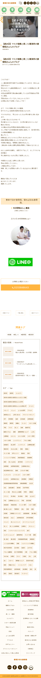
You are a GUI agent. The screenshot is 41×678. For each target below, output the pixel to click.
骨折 (28, 453)
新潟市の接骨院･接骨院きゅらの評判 (13, 402)
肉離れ (17, 423)
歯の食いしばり (8, 509)
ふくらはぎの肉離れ (9, 543)
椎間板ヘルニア (20, 560)
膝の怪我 (13, 539)
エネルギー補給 (24, 470)
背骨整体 (10, 419)
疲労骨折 (20, 462)
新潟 (5, 573)
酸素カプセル (7, 432)
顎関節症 (16, 509)
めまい (12, 517)
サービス (31, 406)
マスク (10, 427)
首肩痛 (5, 513)
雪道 (26, 496)
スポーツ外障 (7, 440)
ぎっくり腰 (7, 492)
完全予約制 (26, 487)
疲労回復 (28, 500)
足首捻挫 (22, 419)
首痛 (27, 509)
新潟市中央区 (29, 560)
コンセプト (19, 393)
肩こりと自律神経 (14, 526)
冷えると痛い (14, 449)
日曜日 (12, 556)
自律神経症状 (20, 517)
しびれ (32, 432)
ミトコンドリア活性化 (9, 457)
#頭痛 (9, 334)
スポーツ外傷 (32, 423)
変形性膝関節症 (8, 569)
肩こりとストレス (15, 522)
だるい (30, 565)
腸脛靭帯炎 (19, 535)
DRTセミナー (15, 453)
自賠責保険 (26, 513)
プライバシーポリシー (28, 414)
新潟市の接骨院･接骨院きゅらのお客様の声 (15, 406)
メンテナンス (21, 444)
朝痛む (27, 449)
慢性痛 (18, 487)
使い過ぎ (6, 539)
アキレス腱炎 (27, 440)
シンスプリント (17, 440)
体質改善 (6, 505)
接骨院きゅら (7, 414)
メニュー (13, 410)
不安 (5, 500)
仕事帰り (24, 526)
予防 (5, 427)
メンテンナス (7, 475)
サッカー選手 (22, 505)
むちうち (13, 436)
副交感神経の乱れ (8, 470)
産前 (5, 462)
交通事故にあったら (14, 500)
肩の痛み (20, 496)
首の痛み (13, 496)
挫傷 (18, 543)
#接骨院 (23, 334)
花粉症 (10, 573)
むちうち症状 (21, 436)
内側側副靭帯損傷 (22, 539)
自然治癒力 (11, 487)
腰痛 (14, 432)
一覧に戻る (20, 313)
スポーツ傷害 (32, 505)
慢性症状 (6, 517)
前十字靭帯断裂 (18, 552)
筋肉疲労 (6, 444)
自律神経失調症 (15, 466)
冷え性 (31, 483)
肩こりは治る (12, 462)
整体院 (5, 423)
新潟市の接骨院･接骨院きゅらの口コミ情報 (15, 397)
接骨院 (11, 393)
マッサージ (25, 573)
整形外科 (6, 449)
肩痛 (32, 509)
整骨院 (11, 423)
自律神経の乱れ (15, 479)
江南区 (24, 556)
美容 (5, 530)
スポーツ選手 (26, 475)
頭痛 (22, 427)
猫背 (5, 565)
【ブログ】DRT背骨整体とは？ (20, 219)
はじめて (32, 496)
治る (5, 487)
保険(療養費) (23, 483)
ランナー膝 (28, 535)
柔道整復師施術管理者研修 (11, 483)
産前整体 (24, 479)
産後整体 (29, 457)
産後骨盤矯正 (21, 457)
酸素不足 (27, 427)
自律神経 (6, 466)
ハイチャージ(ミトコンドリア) (16, 530)
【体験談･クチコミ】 (15, 513)
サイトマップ (30, 653)
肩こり (16, 427)
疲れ (23, 509)
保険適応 (32, 539)
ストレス (6, 522)
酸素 (17, 470)
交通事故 (6, 436)
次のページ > (35, 313)
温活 (31, 569)
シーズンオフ (16, 475)
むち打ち (6, 479)
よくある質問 (21, 410)
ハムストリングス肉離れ (28, 543)
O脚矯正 (31, 479)
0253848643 (21, 287)
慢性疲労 (17, 573)
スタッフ (6, 410)
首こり (5, 526)
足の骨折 (16, 547)
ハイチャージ (28, 462)
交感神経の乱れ (26, 466)
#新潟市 (31, 334)
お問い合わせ (16, 414)
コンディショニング (9, 535)
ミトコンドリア (22, 565)
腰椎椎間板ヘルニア (23, 432)
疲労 (28, 530)
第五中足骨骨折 (8, 547)
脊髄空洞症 (14, 505)
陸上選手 (13, 444)
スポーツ (11, 560)
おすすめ (30, 547)
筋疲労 (23, 547)
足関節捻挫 (30, 419)
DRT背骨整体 (29, 517)
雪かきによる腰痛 (16, 492)
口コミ (18, 556)
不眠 (23, 500)
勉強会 (23, 453)
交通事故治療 (31, 444)
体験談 (31, 492)
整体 (21, 449)
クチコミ (6, 496)
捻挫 (17, 419)
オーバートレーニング (28, 522)
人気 (35, 556)
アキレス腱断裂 (8, 552)
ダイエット (31, 526)
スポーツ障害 (31, 436)
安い (5, 560)
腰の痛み (34, 513)
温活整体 (25, 569)
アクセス (30, 410)
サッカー (24, 423)
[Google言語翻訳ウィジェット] (20, 3)
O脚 (26, 552)
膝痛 (34, 535)
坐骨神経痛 (17, 569)
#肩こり (16, 334)
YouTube (6, 556)
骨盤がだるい (12, 565)
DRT (5, 419)
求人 (30, 556)
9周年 (25, 492)
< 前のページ (6, 313)
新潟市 (5, 393)
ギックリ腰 (7, 453)
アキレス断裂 (33, 552)
